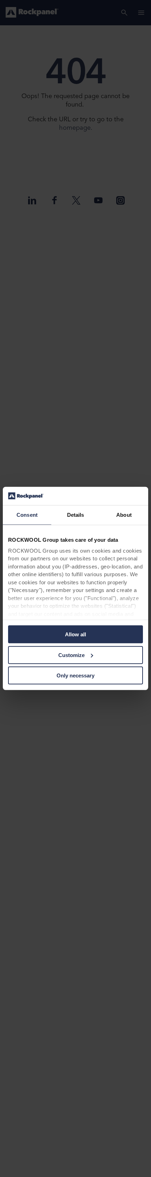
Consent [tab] (27, 515)
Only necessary (75, 675)
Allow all (75, 634)
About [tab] (124, 515)
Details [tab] (75, 515)
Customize (71, 655)
